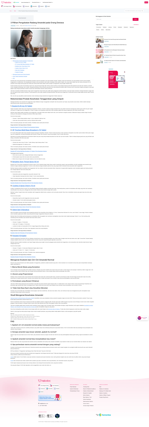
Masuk (146, 2)
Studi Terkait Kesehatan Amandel (20, 76)
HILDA (12, 357)
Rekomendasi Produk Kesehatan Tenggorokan (23, 60)
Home (11, 10)
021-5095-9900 (42, 405)
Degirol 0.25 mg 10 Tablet (20, 62)
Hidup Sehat (13, 25)
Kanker (102, 29)
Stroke (114, 27)
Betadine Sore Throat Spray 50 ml (22, 66)
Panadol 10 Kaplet (19, 72)
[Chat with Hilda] (142, 318)
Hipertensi (132, 27)
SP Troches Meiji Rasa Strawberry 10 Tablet (24, 64)
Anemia (97, 29)
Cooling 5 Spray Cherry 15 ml (21, 68)
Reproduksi (108, 29)
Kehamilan (120, 27)
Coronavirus (98, 27)
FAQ (14, 78)
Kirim (135, 19)
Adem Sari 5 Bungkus (19, 70)
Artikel (15, 10)
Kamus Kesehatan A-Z (25, 2)
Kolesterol (126, 27)
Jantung (110, 27)
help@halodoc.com (43, 403)
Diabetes (104, 27)
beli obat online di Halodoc (54, 309)
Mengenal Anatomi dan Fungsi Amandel (21, 74)
